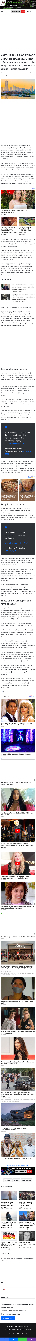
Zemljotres (27, 1180)
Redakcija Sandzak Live (8, 73)
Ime (2, 1282)
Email (3, 1289)
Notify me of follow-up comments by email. (14, 1310)
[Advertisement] (18, 33)
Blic (2, 692)
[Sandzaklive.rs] (18, 11)
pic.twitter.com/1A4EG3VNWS (17, 543)
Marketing (28, 1329)
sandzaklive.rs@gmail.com (12, 1329)
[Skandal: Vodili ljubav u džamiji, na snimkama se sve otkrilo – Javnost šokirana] (9, 1195)
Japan (17, 1180)
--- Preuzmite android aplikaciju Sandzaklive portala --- (18, 102)
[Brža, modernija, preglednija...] (18, 1171)
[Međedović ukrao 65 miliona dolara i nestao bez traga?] (27, 1236)
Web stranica (4, 1297)
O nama (22, 1329)
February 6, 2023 (11, 551)
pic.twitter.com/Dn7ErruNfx (15, 443)
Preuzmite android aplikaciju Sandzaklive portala (18, 1165)
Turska (8, 1180)
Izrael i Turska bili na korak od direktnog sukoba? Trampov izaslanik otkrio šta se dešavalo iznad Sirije (23, 287)
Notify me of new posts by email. (11, 1314)
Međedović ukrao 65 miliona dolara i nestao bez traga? (27, 1244)
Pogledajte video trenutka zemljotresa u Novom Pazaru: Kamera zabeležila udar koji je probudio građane (23, 297)
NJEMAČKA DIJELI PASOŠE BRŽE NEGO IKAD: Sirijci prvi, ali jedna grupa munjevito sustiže (9, 1245)
